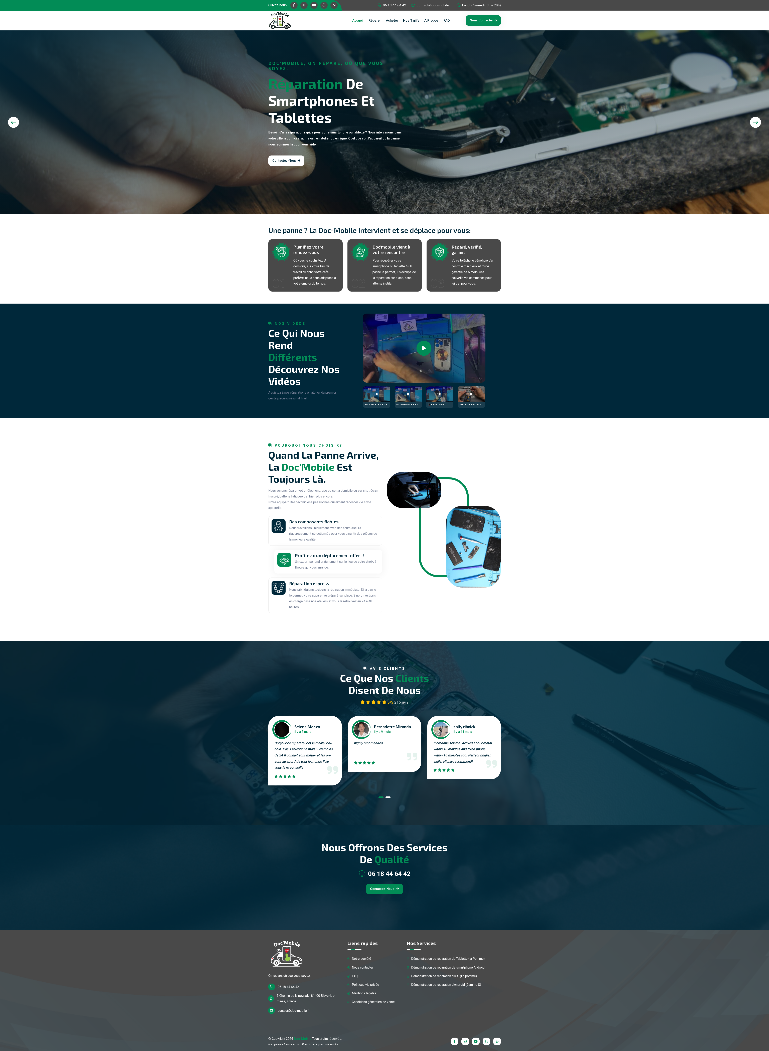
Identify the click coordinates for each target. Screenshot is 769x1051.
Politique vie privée (365, 985)
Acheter (392, 20)
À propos (431, 20)
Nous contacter (481, 20)
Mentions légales (363, 993)
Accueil (357, 20)
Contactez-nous (284, 160)
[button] (380, 798)
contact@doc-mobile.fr (434, 5)
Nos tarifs (411, 20)
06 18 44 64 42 (394, 5)
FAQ (447, 20)
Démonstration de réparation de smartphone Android (447, 967)
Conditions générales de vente (373, 1002)
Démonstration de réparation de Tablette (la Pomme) (447, 959)
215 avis (401, 702)
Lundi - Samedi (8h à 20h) (481, 5)
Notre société (361, 959)
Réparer (374, 20)
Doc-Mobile (302, 1039)
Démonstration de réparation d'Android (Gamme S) (445, 985)
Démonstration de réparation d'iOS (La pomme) (443, 976)
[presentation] (13, 122)
